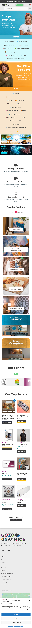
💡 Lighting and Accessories (16, 114)
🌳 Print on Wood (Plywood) (22, 48)
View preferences (16, 622)
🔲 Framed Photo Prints (10, 45)
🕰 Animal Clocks (11, 121)
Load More (16, 519)
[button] (30, 600)
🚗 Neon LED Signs (10, 117)
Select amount (7, 479)
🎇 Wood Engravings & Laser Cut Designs (15, 52)
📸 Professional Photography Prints (15, 127)
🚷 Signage (9, 104)
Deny (16, 618)
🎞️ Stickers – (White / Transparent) (16, 58)
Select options (7, 422)
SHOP (16, 89)
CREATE (16, 37)
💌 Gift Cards (16, 93)
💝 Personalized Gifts (11, 55)
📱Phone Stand (10, 131)
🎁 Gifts (23, 110)
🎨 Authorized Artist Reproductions (15, 97)
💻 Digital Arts (20, 104)
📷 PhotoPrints (9, 41)
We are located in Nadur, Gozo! (17, 1)
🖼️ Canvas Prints (21, 41)
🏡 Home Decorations (15, 107)
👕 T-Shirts (23, 55)
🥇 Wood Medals (21, 131)
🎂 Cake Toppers (16, 124)
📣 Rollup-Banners (7, 48)
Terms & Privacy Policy (18, 626)
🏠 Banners (9, 100)
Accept (16, 614)
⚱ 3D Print (21, 121)
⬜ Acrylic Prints (23, 45)
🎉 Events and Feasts (11, 110)
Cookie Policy (10, 626)
